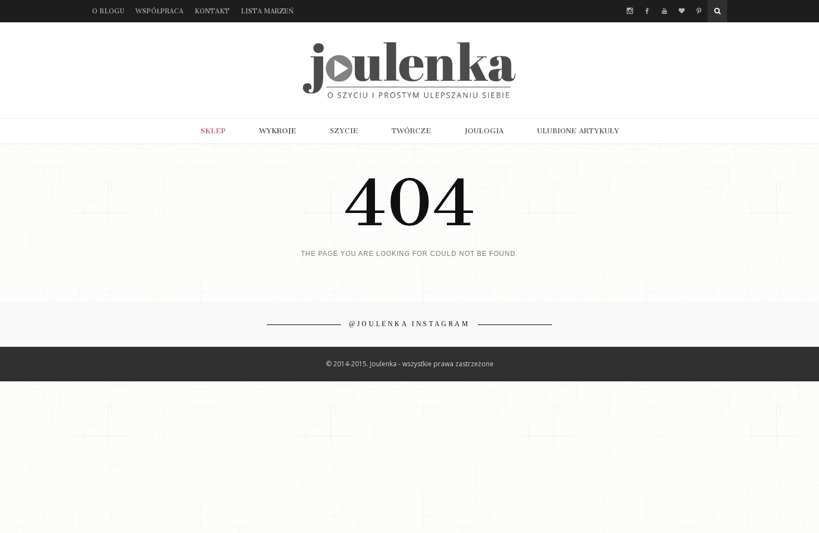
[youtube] (664, 11)
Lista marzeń (267, 11)
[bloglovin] (681, 11)
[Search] (717, 11)
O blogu (108, 11)
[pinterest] (699, 11)
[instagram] (629, 11)
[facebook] (647, 11)
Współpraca (159, 11)
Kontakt (212, 11)
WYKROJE (277, 131)
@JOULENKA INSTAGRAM (409, 324)
